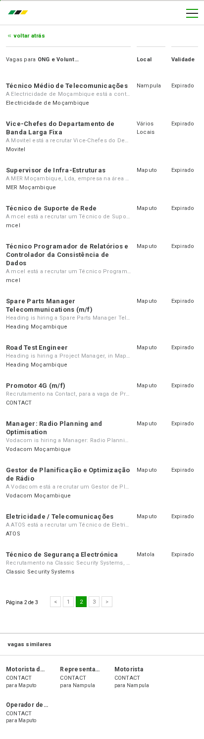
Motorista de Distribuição (43, 669)
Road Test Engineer (37, 347)
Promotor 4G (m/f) (35, 385)
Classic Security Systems (40, 572)
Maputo (147, 170)
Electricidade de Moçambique (47, 103)
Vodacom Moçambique (38, 449)
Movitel (16, 149)
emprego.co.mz (20, 13)
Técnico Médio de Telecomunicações (67, 85)
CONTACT (19, 403)
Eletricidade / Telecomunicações (59, 516)
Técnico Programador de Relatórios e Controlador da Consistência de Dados (67, 255)
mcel (13, 225)
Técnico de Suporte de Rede (51, 208)
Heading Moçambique (36, 327)
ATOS (13, 534)
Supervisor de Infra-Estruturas (55, 170)
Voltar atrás (29, 36)
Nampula (149, 85)
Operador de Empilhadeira (44, 704)
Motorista (128, 669)
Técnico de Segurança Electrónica (62, 554)
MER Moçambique (31, 187)
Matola (145, 554)
